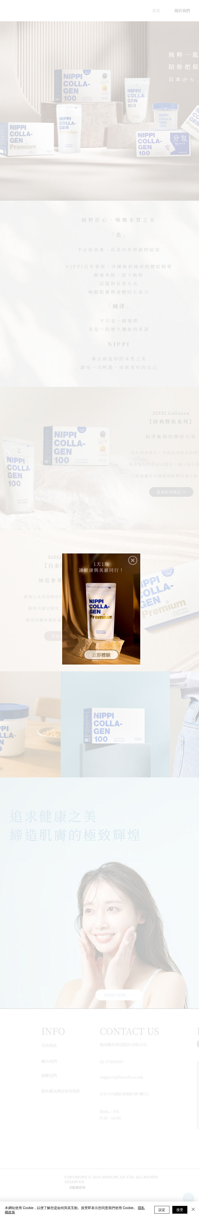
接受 (179, 1209)
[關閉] (193, 1209)
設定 (161, 1209)
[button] (133, 560)
